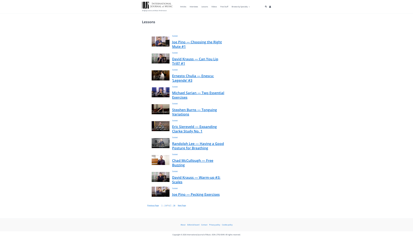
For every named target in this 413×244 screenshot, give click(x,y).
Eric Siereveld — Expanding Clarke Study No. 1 (194, 128)
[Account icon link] (270, 7)
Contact (204, 225)
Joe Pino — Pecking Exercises (196, 194)
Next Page (182, 205)
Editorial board (193, 225)
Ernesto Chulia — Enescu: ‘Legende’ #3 (193, 78)
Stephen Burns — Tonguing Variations (194, 112)
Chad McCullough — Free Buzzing (192, 162)
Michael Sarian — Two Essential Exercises (198, 95)
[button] (249, 6)
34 (174, 205)
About (183, 225)
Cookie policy (227, 225)
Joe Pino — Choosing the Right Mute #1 (197, 44)
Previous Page (153, 205)
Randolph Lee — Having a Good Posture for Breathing (198, 145)
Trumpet (175, 36)
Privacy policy (214, 225)
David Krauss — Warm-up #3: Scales (196, 179)
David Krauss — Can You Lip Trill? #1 (195, 61)
